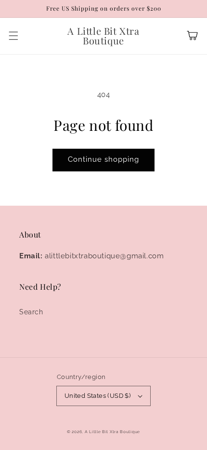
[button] (13, 35)
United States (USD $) (97, 395)
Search (31, 312)
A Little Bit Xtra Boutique (112, 431)
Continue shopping (103, 159)
